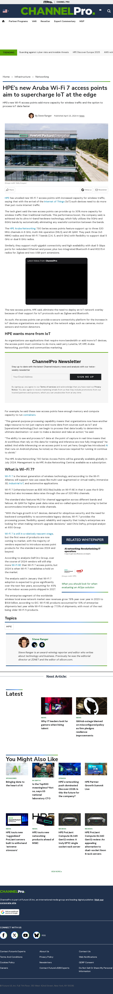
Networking (42, 76)
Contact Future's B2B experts (54, 967)
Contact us (85, 951)
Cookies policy (7, 962)
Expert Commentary (64, 21)
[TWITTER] (35, 644)
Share (11, 190)
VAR (34, 21)
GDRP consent (86, 962)
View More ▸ (56, 872)
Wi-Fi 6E (16, 565)
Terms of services (48, 387)
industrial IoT (16, 483)
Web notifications (88, 956)
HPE (7, 198)
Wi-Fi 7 (9, 476)
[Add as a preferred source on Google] (9, 912)
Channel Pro (63, 2)
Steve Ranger (45, 115)
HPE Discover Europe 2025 (86, 52)
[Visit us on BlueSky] (35, 935)
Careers (4, 967)
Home (6, 76)
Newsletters (46, 962)
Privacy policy (46, 956)
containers (29, 415)
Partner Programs (18, 21)
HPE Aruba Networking (23, 228)
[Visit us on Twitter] (14, 935)
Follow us (88, 190)
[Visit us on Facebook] (3, 935)
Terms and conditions (11, 956)
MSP (82, 21)
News (81, 115)
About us (44, 951)
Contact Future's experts (12, 951)
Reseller (45, 21)
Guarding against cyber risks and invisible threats (44, 52)
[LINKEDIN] (43, 644)
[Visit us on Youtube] (25, 935)
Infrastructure (22, 76)
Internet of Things (54, 201)
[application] (56, 281)
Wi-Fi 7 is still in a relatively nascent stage (29, 533)
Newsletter (103, 190)
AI (107, 445)
